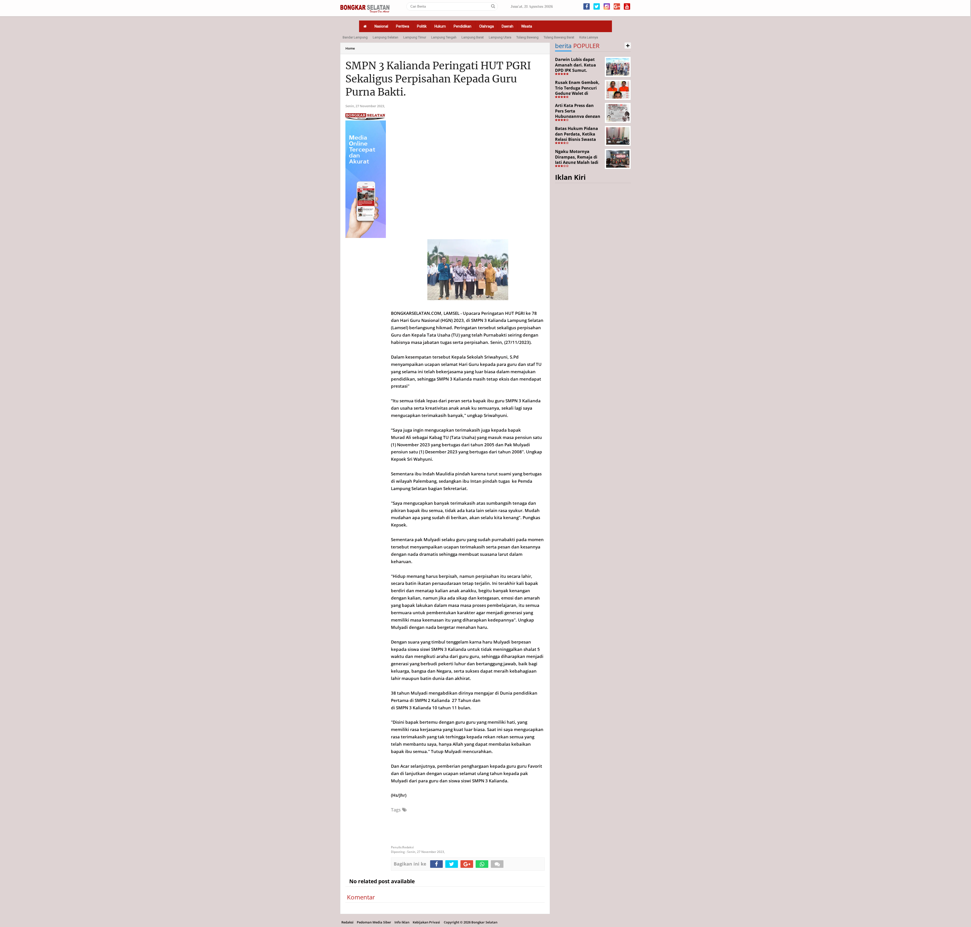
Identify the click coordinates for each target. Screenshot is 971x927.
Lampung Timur (414, 37)
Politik (422, 26)
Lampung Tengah (443, 37)
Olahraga (486, 26)
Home (350, 48)
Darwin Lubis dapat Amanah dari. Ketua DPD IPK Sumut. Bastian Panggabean (576, 68)
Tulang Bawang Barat (559, 37)
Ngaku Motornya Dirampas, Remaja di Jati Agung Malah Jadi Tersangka (576, 160)
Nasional (381, 26)
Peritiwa (402, 26)
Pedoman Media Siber (374, 922)
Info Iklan (401, 922)
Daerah (507, 26)
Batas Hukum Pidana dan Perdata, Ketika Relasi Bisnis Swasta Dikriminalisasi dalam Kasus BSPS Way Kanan (578, 139)
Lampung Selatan (385, 37)
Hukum (440, 26)
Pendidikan (462, 26)
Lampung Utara (500, 37)
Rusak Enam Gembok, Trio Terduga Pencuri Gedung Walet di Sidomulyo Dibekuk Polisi (577, 93)
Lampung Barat (472, 37)
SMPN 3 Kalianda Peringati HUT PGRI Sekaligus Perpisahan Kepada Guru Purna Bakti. (438, 78)
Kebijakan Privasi (426, 922)
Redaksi (347, 922)
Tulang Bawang (527, 37)
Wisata (526, 26)
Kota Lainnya (588, 37)
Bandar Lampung (355, 37)
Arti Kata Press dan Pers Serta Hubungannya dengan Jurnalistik (577, 114)
